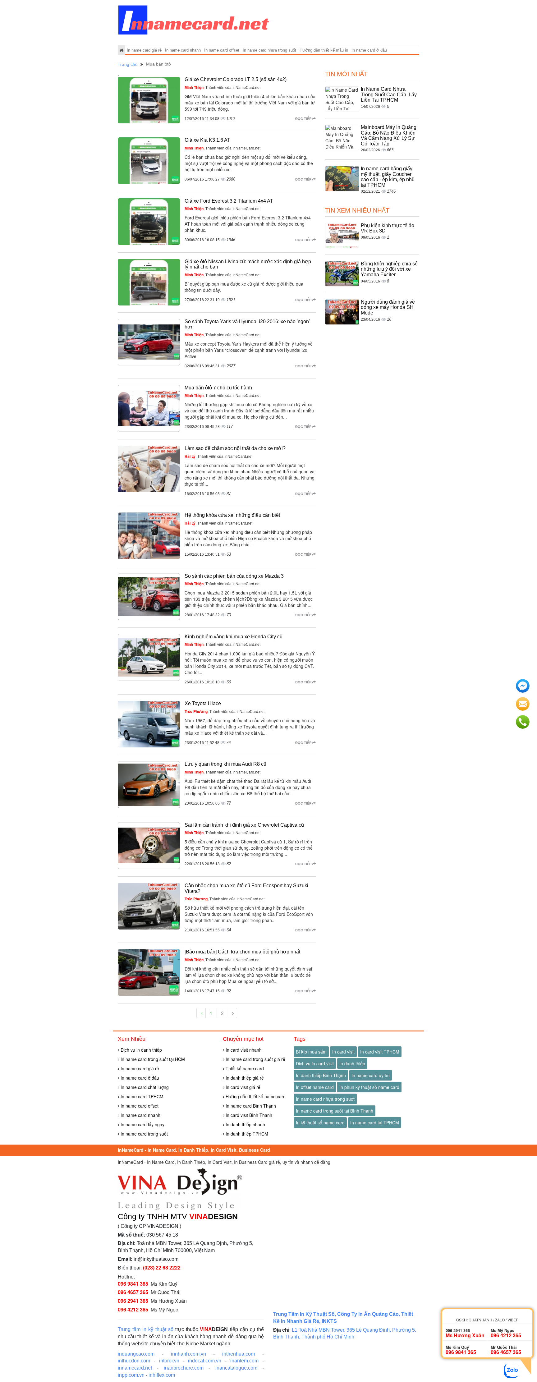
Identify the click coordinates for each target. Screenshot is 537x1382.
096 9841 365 (133, 1283)
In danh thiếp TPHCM (246, 1134)
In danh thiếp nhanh (244, 1124)
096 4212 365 (133, 1309)
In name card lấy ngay (141, 1124)
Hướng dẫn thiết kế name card (255, 1096)
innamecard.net (135, 1368)
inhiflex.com (162, 1375)
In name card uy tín (370, 1075)
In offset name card (315, 1087)
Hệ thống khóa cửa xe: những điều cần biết (232, 515)
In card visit (343, 1052)
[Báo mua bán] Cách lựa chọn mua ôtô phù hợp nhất (242, 951)
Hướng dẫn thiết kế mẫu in (324, 50)
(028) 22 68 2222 (162, 1267)
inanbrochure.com (184, 1368)
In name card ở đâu (369, 50)
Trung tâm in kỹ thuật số (145, 1329)
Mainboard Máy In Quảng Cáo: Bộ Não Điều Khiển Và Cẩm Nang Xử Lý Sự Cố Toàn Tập (388, 135)
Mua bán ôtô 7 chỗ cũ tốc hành (218, 387)
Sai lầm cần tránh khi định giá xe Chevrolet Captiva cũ (244, 825)
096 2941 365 (133, 1300)
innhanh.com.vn (188, 1354)
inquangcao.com (136, 1354)
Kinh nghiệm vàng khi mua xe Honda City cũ (233, 636)
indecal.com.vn (204, 1360)
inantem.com (244, 1360)
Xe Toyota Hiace (203, 703)
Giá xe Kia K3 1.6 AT (207, 140)
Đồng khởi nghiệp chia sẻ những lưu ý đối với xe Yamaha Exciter (389, 269)
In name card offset (221, 50)
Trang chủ (128, 64)
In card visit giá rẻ (242, 1087)
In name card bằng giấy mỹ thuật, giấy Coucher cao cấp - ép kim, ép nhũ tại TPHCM (388, 177)
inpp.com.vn (131, 1375)
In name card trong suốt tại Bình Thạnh (334, 1111)
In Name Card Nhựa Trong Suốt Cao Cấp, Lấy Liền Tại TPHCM (389, 94)
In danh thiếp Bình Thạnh (321, 1075)
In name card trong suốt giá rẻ (254, 1059)
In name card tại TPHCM (374, 1122)
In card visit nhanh (243, 1050)
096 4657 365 (133, 1292)
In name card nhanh (183, 50)
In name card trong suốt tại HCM (152, 1059)
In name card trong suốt (143, 1134)
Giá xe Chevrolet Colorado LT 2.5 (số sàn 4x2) (236, 79)
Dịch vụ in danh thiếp (140, 1050)
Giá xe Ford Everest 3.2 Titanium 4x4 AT (229, 201)
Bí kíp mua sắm (311, 1052)
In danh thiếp (352, 1063)
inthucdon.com (134, 1360)
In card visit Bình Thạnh (248, 1115)
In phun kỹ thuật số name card (369, 1087)
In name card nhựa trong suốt (269, 50)
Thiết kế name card (244, 1068)
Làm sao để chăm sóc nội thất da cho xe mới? (235, 448)
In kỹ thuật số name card (320, 1122)
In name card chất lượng (144, 1087)
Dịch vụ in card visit (315, 1063)
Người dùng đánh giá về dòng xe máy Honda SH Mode (388, 307)
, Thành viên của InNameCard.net (222, 87)
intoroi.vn (169, 1360)
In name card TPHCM (141, 1096)
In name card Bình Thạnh (250, 1106)
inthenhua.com (238, 1354)
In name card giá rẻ (144, 50)
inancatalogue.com (236, 1368)
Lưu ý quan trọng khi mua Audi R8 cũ (225, 764)
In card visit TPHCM (379, 1052)
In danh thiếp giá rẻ (244, 1078)
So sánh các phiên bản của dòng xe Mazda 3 (234, 576)
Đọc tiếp (303, 118)
